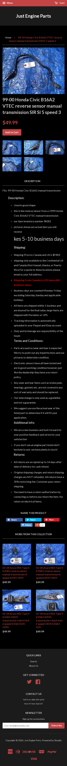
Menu (9, 2)
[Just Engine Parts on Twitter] (29, 683)
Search (33, 661)
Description (32, 181)
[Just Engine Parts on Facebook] (37, 683)
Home (8, 37)
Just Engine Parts (33, 16)
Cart (62, 2)
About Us (33, 666)
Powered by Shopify (52, 740)
